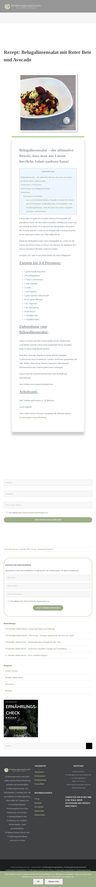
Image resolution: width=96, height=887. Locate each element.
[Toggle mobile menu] (91, 3)
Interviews (9, 684)
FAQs (36, 799)
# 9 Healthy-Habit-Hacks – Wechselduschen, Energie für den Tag (32, 642)
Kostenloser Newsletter (33, 196)
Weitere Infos (53, 882)
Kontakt (38, 803)
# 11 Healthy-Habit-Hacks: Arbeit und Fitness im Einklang (30, 629)
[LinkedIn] (73, 813)
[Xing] (76, 813)
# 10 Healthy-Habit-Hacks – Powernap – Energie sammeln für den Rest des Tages (39, 635)
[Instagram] (66, 813)
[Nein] (93, 879)
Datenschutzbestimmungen (34, 513)
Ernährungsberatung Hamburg (32, 417)
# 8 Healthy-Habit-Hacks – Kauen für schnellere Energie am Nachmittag (35, 649)
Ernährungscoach (12, 549)
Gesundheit (39, 784)
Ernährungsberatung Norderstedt (75, 867)
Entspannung (40, 780)
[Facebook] (69, 813)
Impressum (39, 811)
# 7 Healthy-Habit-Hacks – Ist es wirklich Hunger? (26, 655)
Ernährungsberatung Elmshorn (65, 870)
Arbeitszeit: (25, 192)
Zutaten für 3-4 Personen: (31, 185)
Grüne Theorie (11, 671)
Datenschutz (39, 815)
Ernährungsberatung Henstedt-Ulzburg (41, 870)
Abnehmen (39, 772)
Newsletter (39, 807)
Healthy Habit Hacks (14, 677)
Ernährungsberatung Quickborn (16, 870)
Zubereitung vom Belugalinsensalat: (35, 188)
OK (38, 882)
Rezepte (33, 549)
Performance (40, 776)
